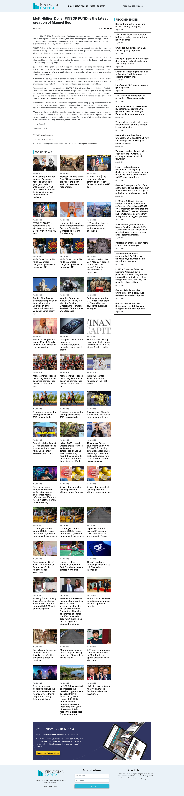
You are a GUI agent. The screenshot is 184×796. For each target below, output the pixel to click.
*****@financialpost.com (43, 135)
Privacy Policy (52, 786)
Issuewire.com (58, 36)
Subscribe (92, 786)
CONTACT (101, 6)
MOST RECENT (81, 6)
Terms (45, 786)
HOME (71, 6)
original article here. (89, 143)
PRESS (92, 6)
